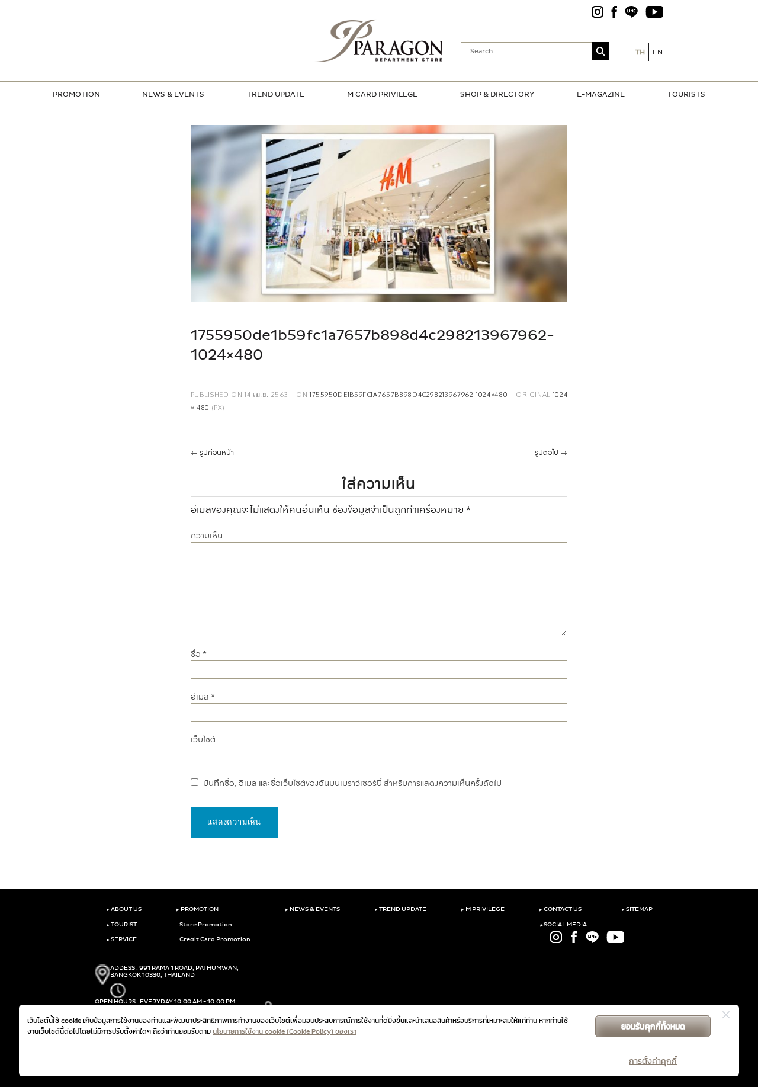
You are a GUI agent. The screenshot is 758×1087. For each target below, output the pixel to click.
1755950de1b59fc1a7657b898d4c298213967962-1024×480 (409, 394)
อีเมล (203, 697)
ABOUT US (124, 909)
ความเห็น (207, 536)
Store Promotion (205, 924)
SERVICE (121, 939)
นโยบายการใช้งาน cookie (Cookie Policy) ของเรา (284, 1031)
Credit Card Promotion (214, 939)
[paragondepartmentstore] (379, 41)
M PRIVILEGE (483, 909)
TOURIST (121, 924)
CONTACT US (560, 909)
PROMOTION (76, 94)
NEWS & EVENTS (173, 94)
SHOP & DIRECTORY (497, 94)
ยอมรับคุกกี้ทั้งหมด (653, 1026)
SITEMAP (637, 909)
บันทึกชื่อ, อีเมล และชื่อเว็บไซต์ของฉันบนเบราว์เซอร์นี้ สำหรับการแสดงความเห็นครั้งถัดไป (352, 783)
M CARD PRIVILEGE (382, 94)
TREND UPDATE (275, 94)
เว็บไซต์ (203, 740)
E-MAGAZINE (601, 94)
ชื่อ (199, 654)
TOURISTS (686, 94)
